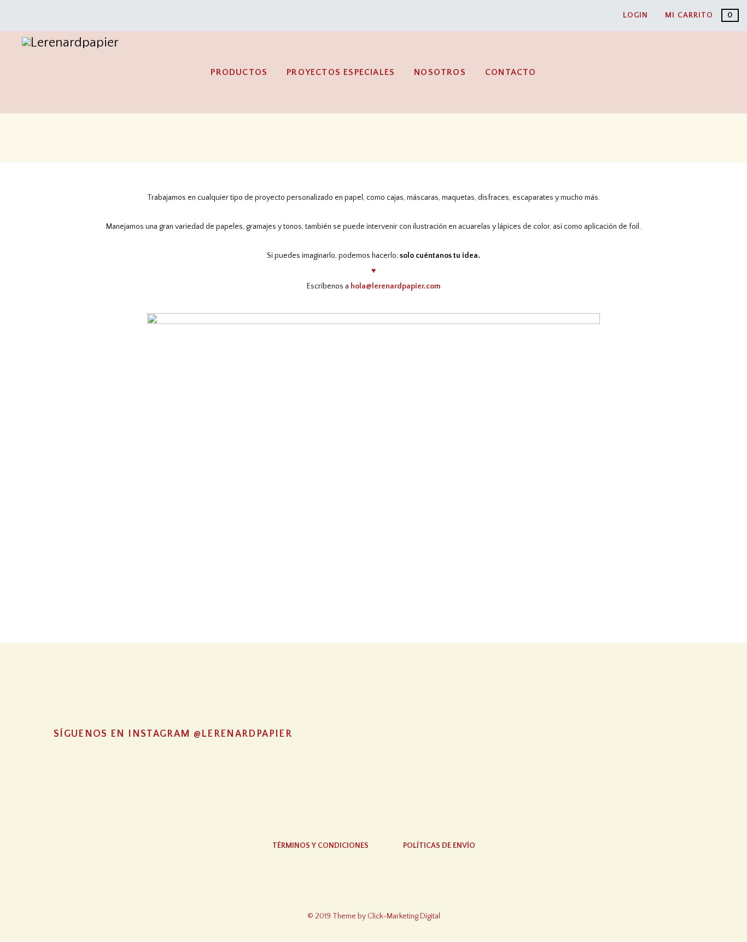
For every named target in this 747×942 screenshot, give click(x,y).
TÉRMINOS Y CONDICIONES (320, 845)
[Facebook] (373, 891)
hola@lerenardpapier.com (396, 286)
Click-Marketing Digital (403, 916)
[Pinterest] (416, 891)
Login (635, 15)
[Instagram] (330, 891)
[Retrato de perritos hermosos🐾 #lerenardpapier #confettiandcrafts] (373, 765)
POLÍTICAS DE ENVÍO (439, 845)
